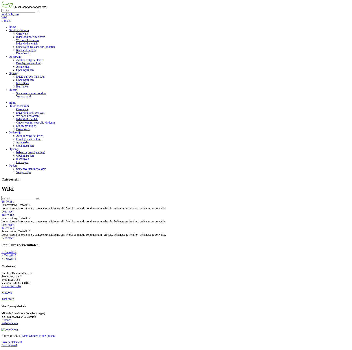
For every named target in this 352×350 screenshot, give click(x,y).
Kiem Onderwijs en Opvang (38, 335)
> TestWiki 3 (8, 252)
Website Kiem (9, 323)
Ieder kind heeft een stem (30, 112)
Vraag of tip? (23, 172)
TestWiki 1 (7, 201)
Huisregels (22, 162)
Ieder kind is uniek (27, 119)
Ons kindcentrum (19, 106)
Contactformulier (11, 286)
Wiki (4, 17)
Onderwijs (15, 132)
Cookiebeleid (9, 345)
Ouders (13, 165)
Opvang (13, 149)
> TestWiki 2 (8, 255)
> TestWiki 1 (8, 258)
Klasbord (6, 292)
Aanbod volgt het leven (29, 135)
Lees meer (7, 211)
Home (12, 102)
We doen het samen (27, 115)
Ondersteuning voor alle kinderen (35, 122)
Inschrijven (22, 158)
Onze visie (22, 109)
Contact (5, 20)
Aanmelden (23, 142)
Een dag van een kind (28, 139)
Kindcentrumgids (26, 125)
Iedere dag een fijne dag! (30, 152)
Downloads (23, 129)
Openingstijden (25, 145)
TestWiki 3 (7, 228)
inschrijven (7, 298)
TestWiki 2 (7, 214)
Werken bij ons (10, 14)
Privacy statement (11, 342)
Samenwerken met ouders (31, 168)
